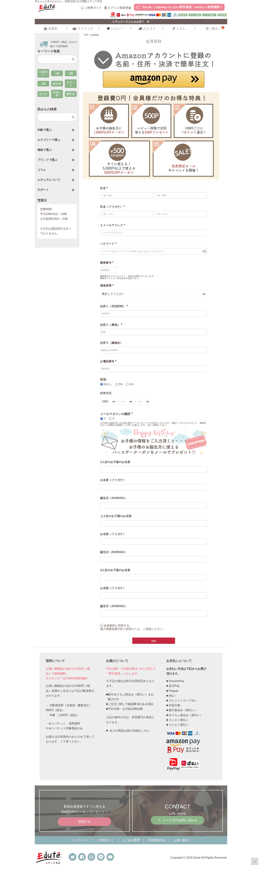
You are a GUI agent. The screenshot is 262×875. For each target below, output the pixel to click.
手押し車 (57, 94)
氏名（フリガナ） (113, 206)
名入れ (43, 93)
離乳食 (70, 93)
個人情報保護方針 (111, 628)
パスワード (109, 243)
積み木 (57, 83)
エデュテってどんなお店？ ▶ (131, 21)
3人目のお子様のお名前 (115, 570)
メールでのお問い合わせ (179, 820)
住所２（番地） (112, 324)
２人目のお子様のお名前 (116, 516)
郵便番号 (107, 262)
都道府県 (107, 285)
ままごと (70, 84)
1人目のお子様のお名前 (115, 462)
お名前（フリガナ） (113, 480)
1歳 (57, 73)
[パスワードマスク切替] (204, 251)
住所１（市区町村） (114, 306)
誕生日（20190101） (113, 498)
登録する (84, 821)
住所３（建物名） (111, 342)
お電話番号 (109, 361)
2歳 (71, 73)
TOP (86, 35)
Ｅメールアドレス (113, 225)
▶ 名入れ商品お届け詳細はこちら (128, 730)
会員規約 (109, 625)
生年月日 (106, 393)
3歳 (43, 83)
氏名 (104, 188)
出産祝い (43, 73)
